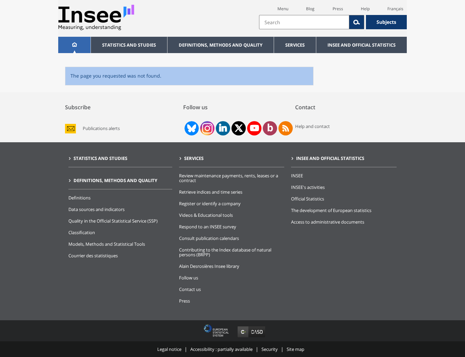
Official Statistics (307, 199)
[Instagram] (206, 128)
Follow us (188, 278)
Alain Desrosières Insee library (209, 266)
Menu (282, 9)
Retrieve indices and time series (210, 192)
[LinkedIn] (222, 128)
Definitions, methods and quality (220, 45)
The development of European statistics (331, 210)
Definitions (79, 198)
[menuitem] (74, 45)
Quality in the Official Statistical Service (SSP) (113, 221)
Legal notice (169, 349)
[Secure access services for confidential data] (251, 337)
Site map (295, 349)
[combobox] (333, 22)
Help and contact (312, 126)
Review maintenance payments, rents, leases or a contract (228, 178)
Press (338, 9)
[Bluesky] (191, 128)
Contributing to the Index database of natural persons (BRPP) (225, 252)
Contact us (190, 289)
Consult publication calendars (209, 238)
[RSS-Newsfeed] (286, 128)
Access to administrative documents (327, 222)
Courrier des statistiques (93, 256)
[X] (239, 128)
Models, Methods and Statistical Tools (106, 244)
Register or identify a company (210, 203)
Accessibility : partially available (221, 349)
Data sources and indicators (96, 209)
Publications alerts (101, 128)
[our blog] (270, 128)
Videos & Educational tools (206, 215)
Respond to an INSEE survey (207, 227)
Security (269, 349)
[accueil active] (74, 45)
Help (365, 9)
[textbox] (304, 22)
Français (395, 9)
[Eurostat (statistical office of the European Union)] (217, 337)
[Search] (356, 22)
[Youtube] (254, 128)
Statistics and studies (129, 45)
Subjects (386, 22)
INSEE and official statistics (361, 45)
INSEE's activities (308, 187)
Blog (310, 9)
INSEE (297, 176)
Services (295, 45)
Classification (81, 232)
